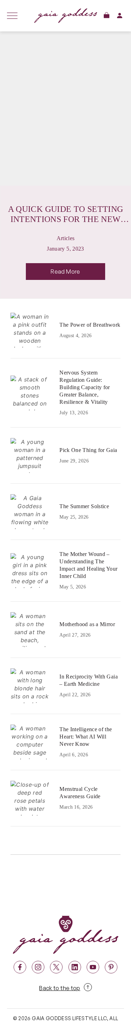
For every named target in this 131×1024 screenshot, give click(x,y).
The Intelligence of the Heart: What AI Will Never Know (85, 736)
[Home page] (65, 15)
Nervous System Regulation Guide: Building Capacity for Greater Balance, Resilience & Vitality (84, 387)
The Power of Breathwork (89, 325)
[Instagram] (38, 967)
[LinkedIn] (74, 967)
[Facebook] (20, 967)
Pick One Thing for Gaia (88, 450)
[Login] (119, 15)
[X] (56, 967)
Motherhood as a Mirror (87, 624)
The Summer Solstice (84, 506)
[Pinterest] (111, 967)
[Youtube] (93, 967)
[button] (107, 15)
